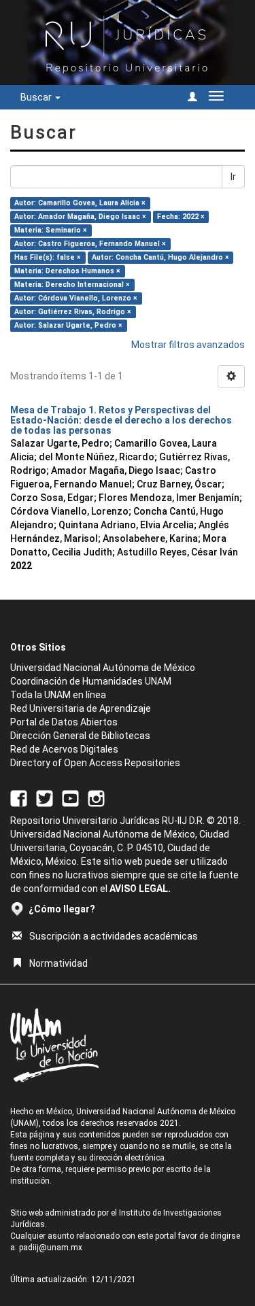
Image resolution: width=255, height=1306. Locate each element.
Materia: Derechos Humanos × (67, 271)
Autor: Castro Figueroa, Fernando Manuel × (90, 243)
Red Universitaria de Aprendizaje (80, 708)
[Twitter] (44, 797)
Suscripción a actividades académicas (113, 936)
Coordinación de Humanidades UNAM (90, 681)
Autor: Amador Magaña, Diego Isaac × (80, 216)
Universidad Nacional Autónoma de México (102, 667)
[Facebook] (18, 797)
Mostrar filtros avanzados (188, 344)
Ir (233, 176)
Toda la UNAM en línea (58, 694)
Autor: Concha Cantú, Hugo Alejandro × (160, 257)
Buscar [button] (37, 97)
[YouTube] (70, 797)
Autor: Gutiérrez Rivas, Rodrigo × (72, 311)
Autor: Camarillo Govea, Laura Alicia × (80, 203)
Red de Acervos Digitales (64, 749)
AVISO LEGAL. (140, 888)
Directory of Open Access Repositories (95, 762)
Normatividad (58, 963)
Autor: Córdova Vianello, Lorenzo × (75, 298)
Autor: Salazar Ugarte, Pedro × (68, 325)
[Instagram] (96, 797)
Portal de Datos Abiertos (64, 722)
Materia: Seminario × (50, 230)
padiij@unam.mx (50, 1247)
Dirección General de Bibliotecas (80, 735)
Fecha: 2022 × (181, 216)
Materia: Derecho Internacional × (72, 284)
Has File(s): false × (47, 257)
